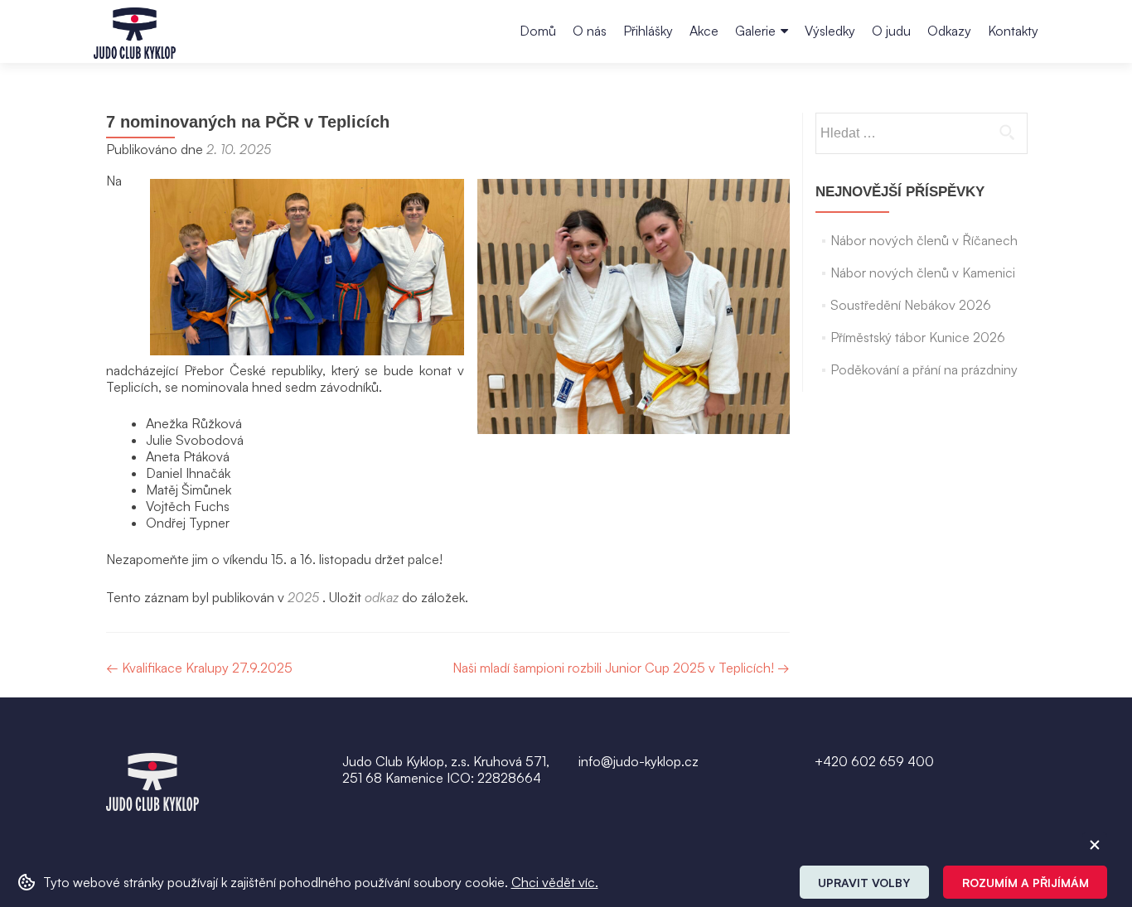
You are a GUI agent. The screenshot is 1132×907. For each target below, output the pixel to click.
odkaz (382, 597)
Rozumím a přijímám (1025, 883)
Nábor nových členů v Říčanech (924, 240)
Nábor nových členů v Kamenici (922, 272)
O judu (891, 30)
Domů (538, 30)
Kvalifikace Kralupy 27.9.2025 (199, 667)
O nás (590, 30)
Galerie (755, 30)
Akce (703, 30)
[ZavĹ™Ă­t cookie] (1094, 844)
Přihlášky (648, 30)
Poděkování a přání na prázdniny (924, 369)
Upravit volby (864, 883)
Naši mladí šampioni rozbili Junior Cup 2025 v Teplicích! (621, 667)
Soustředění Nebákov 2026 (910, 305)
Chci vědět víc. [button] (554, 882)
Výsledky (830, 30)
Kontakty (1013, 30)
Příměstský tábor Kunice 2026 (917, 337)
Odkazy (949, 30)
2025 (303, 597)
